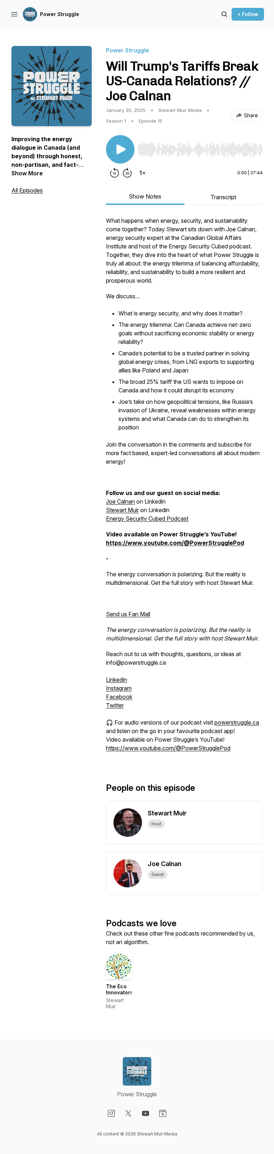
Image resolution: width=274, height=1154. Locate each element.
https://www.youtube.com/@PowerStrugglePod (168, 748)
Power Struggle (59, 14)
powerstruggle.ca (236, 722)
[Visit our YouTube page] (145, 1113)
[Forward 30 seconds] (127, 173)
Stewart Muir (122, 510)
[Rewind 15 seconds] (115, 173)
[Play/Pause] (120, 149)
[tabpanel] (184, 487)
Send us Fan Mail (128, 614)
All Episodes (27, 190)
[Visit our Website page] (162, 1113)
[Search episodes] (224, 14)
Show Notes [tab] (145, 196)
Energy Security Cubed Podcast (147, 518)
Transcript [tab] (223, 197)
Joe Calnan (120, 501)
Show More (27, 173)
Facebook (119, 696)
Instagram (119, 688)
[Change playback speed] (142, 173)
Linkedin (116, 679)
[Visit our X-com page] (128, 1113)
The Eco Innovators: (120, 989)
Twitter (115, 705)
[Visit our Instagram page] (111, 1113)
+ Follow (247, 14)
